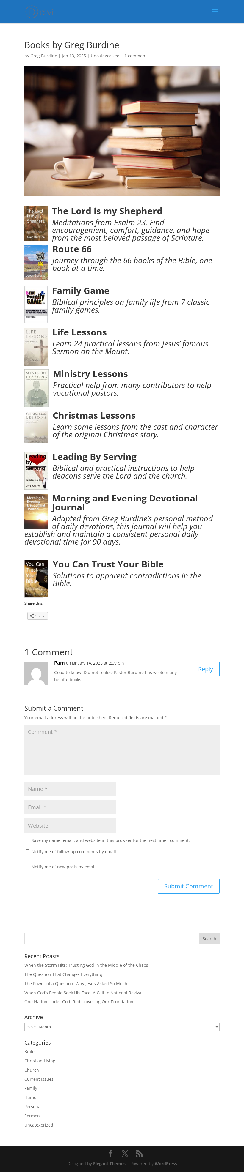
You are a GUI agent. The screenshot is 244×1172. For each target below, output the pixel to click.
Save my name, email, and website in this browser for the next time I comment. (111, 840)
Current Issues (39, 1079)
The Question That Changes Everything (63, 974)
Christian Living (39, 1061)
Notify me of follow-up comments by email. (74, 851)
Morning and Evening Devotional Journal (125, 502)
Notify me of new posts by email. (64, 867)
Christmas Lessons (94, 415)
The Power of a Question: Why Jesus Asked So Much (75, 983)
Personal (33, 1106)
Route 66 (72, 249)
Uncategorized (105, 56)
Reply (205, 669)
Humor (31, 1097)
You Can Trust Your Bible (108, 564)
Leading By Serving (94, 456)
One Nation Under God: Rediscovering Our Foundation (78, 1001)
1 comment (135, 56)
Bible (29, 1051)
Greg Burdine (43, 56)
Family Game (81, 290)
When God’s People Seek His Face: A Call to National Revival (83, 993)
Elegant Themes (109, 1163)
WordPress (166, 1163)
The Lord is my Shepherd (107, 211)
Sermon (32, 1116)
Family (30, 1088)
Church (31, 1070)
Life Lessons (79, 332)
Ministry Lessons (90, 373)
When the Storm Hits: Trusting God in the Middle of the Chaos (86, 965)
